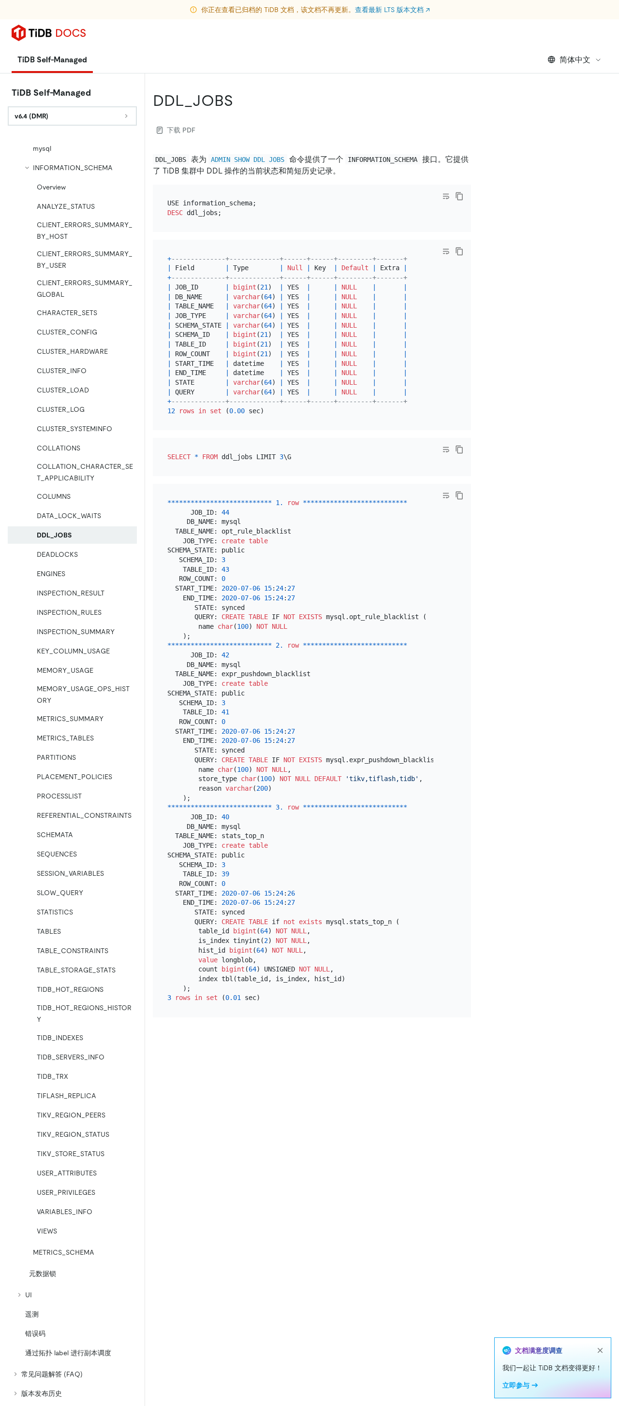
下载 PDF (181, 130)
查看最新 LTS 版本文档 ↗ (392, 10)
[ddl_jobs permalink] (241, 100)
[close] (600, 1350)
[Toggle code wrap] (446, 196)
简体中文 (575, 59)
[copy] (459, 196)
